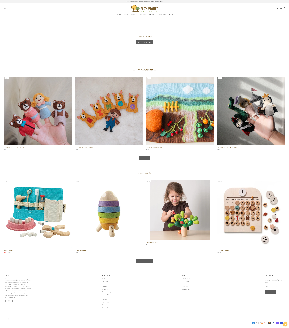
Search (104, 297)
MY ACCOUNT (186, 279)
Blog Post (104, 284)
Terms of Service (106, 302)
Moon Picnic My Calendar (223, 250)
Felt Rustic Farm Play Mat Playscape (154, 147)
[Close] (285, 299)
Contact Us (105, 299)
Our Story (118, 14)
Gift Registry (105, 294)
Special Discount (162, 14)
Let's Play (144, 158)
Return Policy (105, 289)
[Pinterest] (12, 301)
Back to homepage (144, 42)
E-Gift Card (185, 286)
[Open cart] (284, 8)
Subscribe (270, 292)
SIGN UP (272, 322)
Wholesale (105, 307)
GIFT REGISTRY (186, 281)
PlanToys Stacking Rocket (80, 250)
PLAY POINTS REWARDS (188, 284)
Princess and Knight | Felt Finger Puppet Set (227, 147)
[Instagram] (9, 301)
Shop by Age (143, 14)
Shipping (104, 286)
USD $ (5, 8)
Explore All (151, 14)
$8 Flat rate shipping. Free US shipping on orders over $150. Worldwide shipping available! (145, 1)
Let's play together (144, 261)
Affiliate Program (106, 305)
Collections (134, 14)
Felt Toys (126, 14)
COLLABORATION (186, 289)
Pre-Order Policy (106, 292)
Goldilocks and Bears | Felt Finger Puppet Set (14, 147)
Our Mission (105, 281)
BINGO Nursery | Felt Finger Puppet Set (84, 147)
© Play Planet (9, 323)
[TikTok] (16, 301)
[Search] (281, 8)
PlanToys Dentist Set (8, 250)
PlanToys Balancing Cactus (152, 242)
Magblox (171, 14)
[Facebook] (5, 301)
